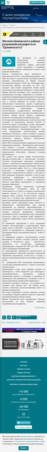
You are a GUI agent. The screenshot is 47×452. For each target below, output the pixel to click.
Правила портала (23, 373)
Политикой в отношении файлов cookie (30, 441)
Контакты (23, 365)
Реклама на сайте (23, 369)
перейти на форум (25, 427)
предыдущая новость (13, 322)
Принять (23, 448)
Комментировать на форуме (23, 317)
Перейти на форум (37, 2)
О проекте (23, 362)
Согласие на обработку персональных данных (24, 380)
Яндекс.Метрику (28, 436)
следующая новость (34, 322)
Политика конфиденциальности (23, 376)
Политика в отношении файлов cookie (24, 384)
